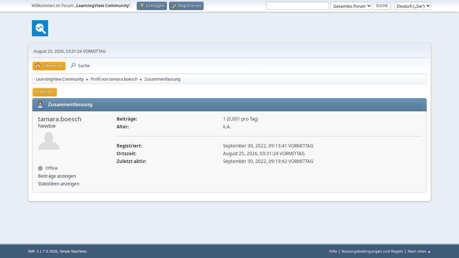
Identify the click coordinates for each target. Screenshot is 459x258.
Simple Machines (73, 251)
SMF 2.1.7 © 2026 (42, 251)
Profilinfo (44, 92)
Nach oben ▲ (419, 251)
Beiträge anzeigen (57, 176)
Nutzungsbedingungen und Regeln (372, 251)
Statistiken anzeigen (58, 184)
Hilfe (333, 251)
